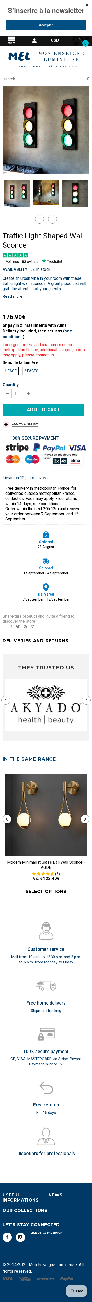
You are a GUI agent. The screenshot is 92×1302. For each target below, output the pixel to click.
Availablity (15, 269)
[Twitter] (18, 626)
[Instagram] (20, 1237)
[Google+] (32, 626)
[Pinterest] (25, 626)
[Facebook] (7, 1237)
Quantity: (11, 384)
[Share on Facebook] (11, 626)
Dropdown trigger (34, 40)
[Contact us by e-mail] (4, 626)
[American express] (25, 1278)
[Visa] (8, 1278)
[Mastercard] (46, 1278)
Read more (12, 296)
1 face (11, 371)
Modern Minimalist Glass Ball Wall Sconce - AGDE (46, 865)
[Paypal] (67, 1278)
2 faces (31, 371)
